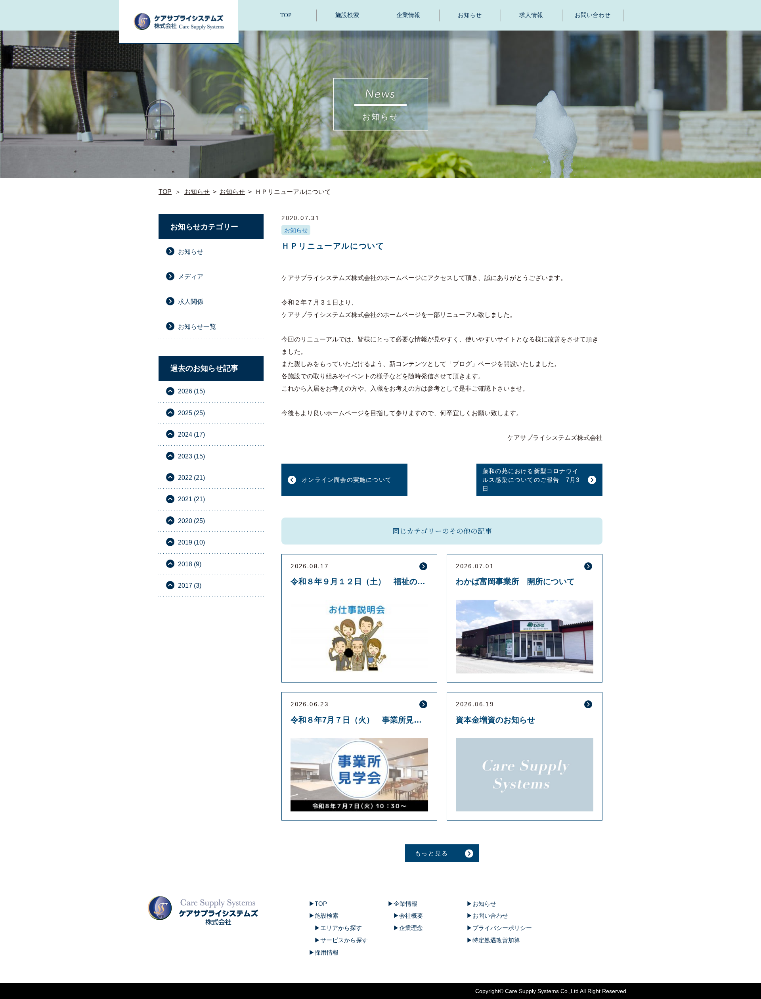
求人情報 (531, 15)
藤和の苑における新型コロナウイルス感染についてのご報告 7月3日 (530, 480)
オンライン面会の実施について (347, 479)
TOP (285, 15)
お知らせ (470, 15)
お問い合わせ (592, 15)
